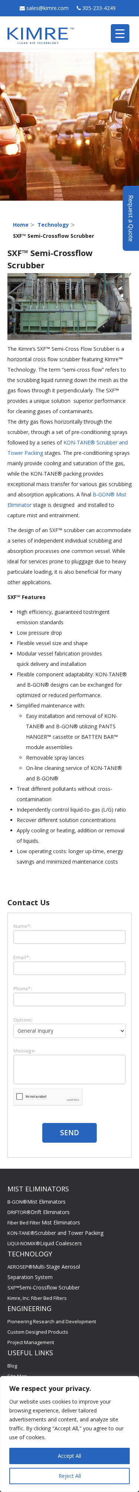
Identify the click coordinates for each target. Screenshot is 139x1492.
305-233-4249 (99, 8)
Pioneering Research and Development (51, 1321)
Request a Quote (131, 218)
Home (21, 224)
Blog (12, 1365)
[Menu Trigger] (120, 33)
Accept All (69, 1455)
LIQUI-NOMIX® (44, 1243)
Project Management (30, 1342)
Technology (53, 224)
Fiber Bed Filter (43, 1222)
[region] (69, 1434)
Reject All (70, 1475)
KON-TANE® (55, 1233)
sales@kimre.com (48, 8)
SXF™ (43, 1287)
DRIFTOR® (38, 1212)
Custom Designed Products (37, 1331)
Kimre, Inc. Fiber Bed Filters (37, 1298)
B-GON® (36, 1201)
